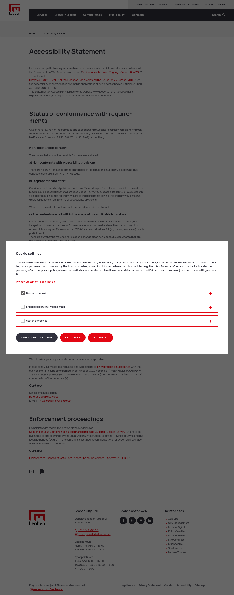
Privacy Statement (27, 281)
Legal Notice (47, 281)
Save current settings (36, 337)
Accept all (100, 337)
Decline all (72, 337)
